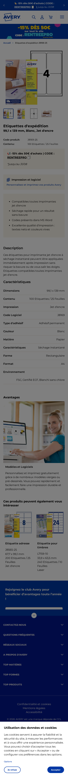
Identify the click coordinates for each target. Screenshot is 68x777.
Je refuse (12, 770)
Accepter (55, 770)
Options (8, 761)
